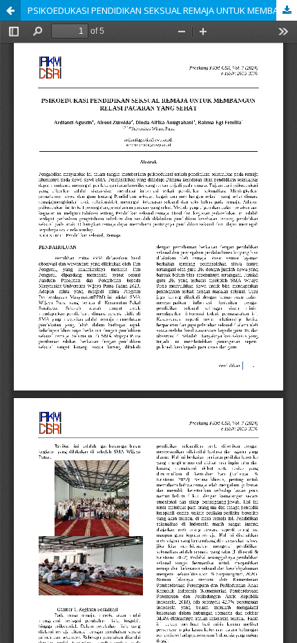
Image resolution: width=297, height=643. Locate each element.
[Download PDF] (286, 10)
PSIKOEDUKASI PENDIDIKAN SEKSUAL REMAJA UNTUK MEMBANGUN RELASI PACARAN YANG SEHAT (162, 10)
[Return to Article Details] (10, 10)
